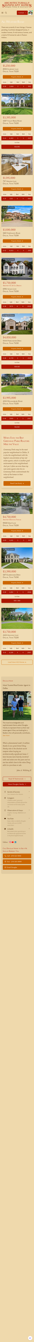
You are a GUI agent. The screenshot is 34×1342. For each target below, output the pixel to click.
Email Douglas (12, 867)
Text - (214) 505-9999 (14, 862)
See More (6, 735)
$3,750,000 (9, 631)
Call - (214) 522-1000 (14, 856)
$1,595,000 (9, 177)
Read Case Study (16, 483)
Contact (21, 13)
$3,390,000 (9, 571)
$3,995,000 (9, 397)
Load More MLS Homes (16, 662)
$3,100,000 (9, 229)
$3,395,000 (9, 117)
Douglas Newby (8, 681)
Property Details (16, 77)
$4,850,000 (9, 337)
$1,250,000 (9, 65)
